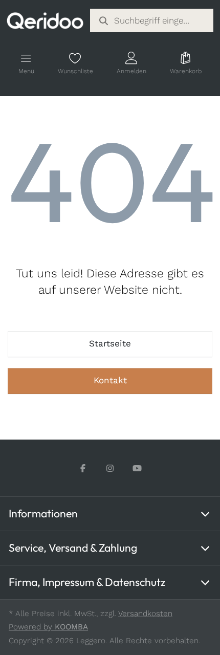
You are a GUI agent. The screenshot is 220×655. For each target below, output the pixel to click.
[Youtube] (137, 468)
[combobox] (152, 20)
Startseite (110, 343)
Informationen (43, 513)
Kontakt (110, 380)
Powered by (48, 626)
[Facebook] (83, 468)
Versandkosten (145, 613)
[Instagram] (110, 468)
